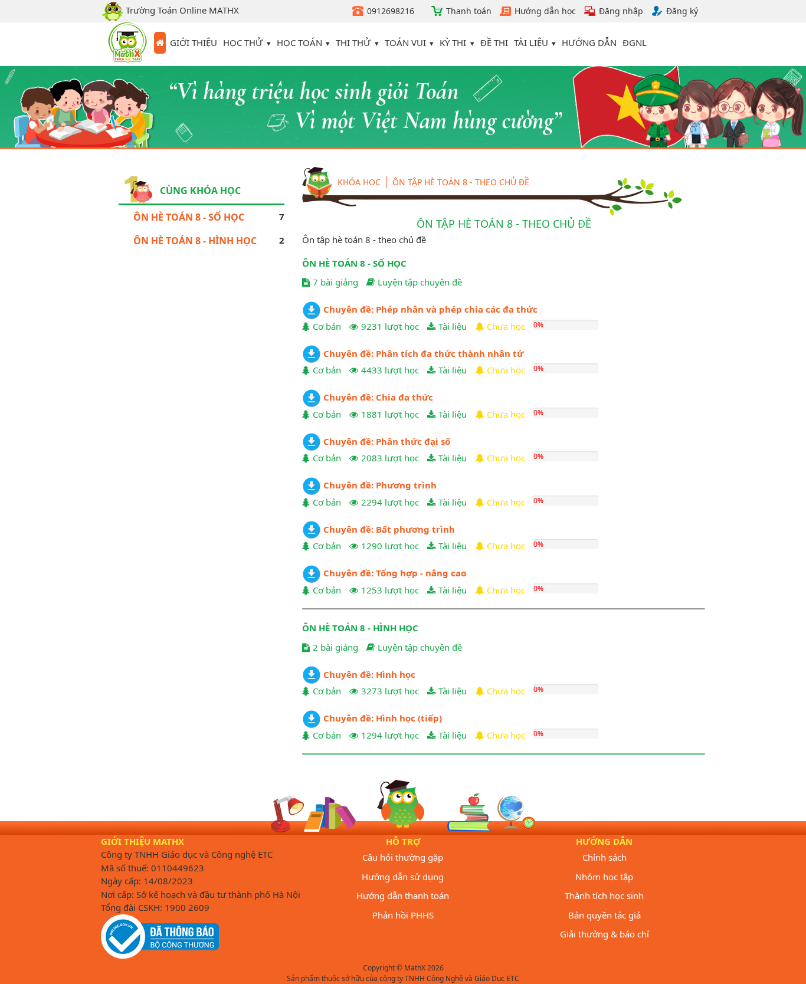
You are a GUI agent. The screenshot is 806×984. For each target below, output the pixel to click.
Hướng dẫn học (545, 11)
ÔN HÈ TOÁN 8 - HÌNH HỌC (195, 240)
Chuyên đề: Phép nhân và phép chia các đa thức (429, 309)
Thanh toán (469, 11)
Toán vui (405, 42)
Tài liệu (531, 42)
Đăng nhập (621, 11)
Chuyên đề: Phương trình (379, 485)
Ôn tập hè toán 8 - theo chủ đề (460, 182)
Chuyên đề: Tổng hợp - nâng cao (393, 573)
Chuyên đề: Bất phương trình (388, 529)
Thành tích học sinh (604, 895)
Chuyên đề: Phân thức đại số (385, 441)
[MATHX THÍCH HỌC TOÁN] (127, 44)
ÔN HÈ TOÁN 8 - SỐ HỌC (188, 217)
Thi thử (353, 42)
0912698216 (390, 11)
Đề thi (494, 42)
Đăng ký (682, 11)
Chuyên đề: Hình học (368, 674)
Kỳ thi (453, 42)
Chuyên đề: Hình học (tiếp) (381, 718)
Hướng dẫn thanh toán (402, 895)
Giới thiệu (193, 42)
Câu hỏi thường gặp (402, 857)
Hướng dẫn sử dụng (403, 877)
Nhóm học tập (604, 877)
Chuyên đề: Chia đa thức (377, 397)
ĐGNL (634, 42)
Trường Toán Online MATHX (181, 10)
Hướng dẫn (589, 42)
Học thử (243, 42)
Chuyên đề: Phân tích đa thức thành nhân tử (422, 353)
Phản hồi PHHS (403, 915)
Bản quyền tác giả (604, 915)
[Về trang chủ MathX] (160, 43)
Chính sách (604, 857)
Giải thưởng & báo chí (604, 934)
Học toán (299, 42)
